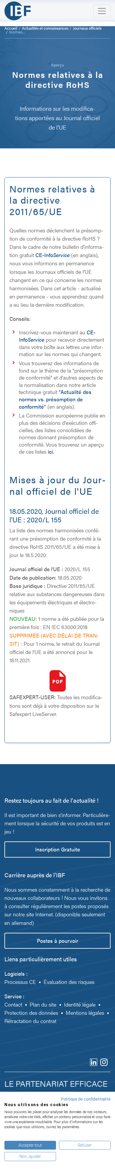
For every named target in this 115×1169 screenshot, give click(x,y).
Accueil (10, 28)
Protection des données (31, 1012)
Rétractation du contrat (30, 1020)
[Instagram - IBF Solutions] (104, 1061)
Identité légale (80, 1004)
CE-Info (52, 255)
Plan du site (43, 1004)
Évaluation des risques (69, 981)
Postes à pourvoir (57, 940)
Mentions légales (85, 1012)
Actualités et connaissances (45, 28)
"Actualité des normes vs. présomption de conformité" (55, 399)
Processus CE (20, 981)
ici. (51, 451)
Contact (13, 1004)
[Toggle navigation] (102, 11)
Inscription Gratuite (57, 849)
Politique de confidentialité (86, 1099)
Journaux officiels (87, 28)
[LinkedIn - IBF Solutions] (93, 1061)
